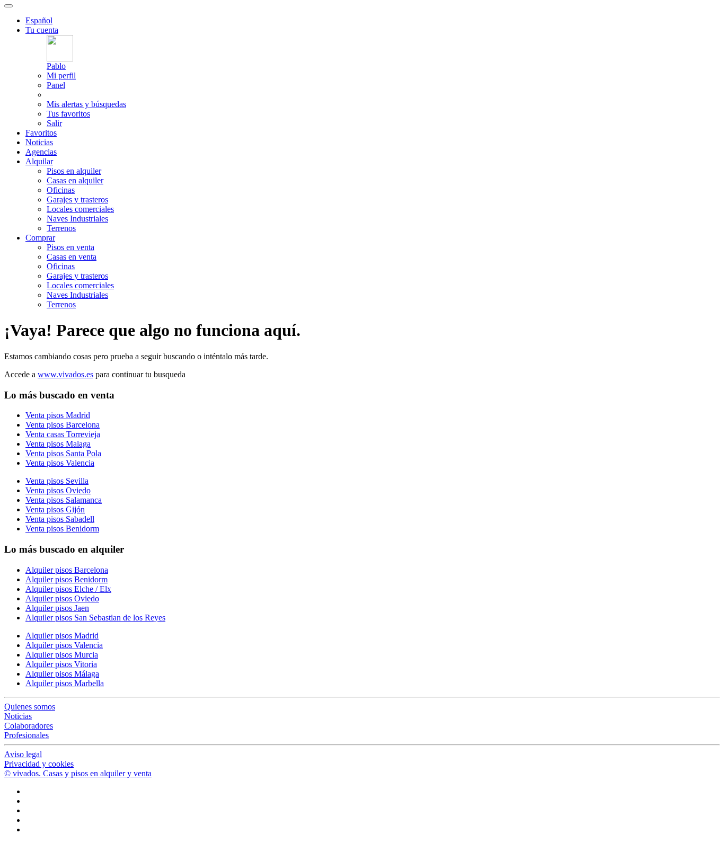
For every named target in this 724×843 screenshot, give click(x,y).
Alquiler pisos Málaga (62, 673)
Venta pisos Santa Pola (63, 453)
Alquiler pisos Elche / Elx (68, 588)
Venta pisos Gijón (55, 509)
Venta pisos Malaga (58, 443)
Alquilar (39, 161)
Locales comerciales (80, 209)
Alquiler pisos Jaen (57, 608)
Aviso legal (23, 754)
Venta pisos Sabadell (59, 518)
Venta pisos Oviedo (58, 490)
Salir (54, 123)
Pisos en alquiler (74, 170)
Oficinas (61, 189)
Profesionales (26, 735)
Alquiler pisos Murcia (61, 654)
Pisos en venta (70, 247)
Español (38, 20)
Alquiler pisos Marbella (64, 683)
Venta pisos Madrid (57, 415)
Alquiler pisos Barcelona (66, 569)
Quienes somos (29, 706)
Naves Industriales (77, 218)
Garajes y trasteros (77, 199)
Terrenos (61, 228)
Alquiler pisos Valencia (64, 645)
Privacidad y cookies (39, 763)
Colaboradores (28, 725)
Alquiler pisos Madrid (62, 635)
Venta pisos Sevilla (57, 480)
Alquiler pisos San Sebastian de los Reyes (95, 617)
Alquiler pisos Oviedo (62, 598)
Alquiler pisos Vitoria (61, 664)
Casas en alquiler (75, 180)
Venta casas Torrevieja (62, 434)
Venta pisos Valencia (59, 462)
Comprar (40, 237)
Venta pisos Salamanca (63, 499)
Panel (56, 85)
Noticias (39, 142)
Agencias (41, 151)
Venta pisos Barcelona (62, 424)
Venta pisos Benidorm (62, 528)
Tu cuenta (41, 29)
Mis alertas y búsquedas (86, 104)
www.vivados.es (65, 374)
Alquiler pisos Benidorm (66, 579)
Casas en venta (71, 256)
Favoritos (41, 132)
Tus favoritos (68, 113)
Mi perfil (61, 75)
